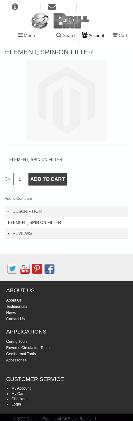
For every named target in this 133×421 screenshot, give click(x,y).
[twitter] (12, 269)
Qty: (8, 179)
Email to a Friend (45, 200)
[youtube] (25, 269)
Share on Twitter (70, 200)
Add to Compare (18, 198)
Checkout (19, 399)
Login (16, 404)
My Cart (17, 394)
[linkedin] (37, 269)
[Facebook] (49, 269)
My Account (21, 388)
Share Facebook (58, 200)
